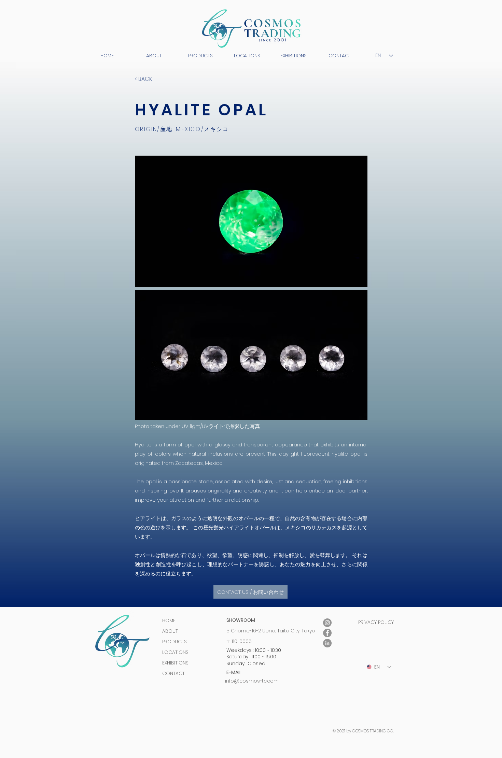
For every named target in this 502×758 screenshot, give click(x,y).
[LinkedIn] (327, 643)
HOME (169, 620)
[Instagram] (327, 622)
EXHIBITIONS (175, 662)
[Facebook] (327, 633)
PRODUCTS (174, 641)
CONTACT (173, 673)
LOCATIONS (175, 652)
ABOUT (170, 631)
